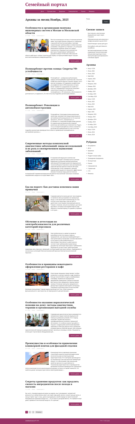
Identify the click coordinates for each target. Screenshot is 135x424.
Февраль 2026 (92, 84)
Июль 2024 (91, 132)
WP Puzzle (107, 420)
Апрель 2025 (91, 109)
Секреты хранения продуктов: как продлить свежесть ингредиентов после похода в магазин (52, 384)
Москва (90, 153)
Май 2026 (91, 76)
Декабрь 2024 (92, 119)
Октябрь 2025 (92, 94)
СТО (89, 171)
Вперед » (39, 412)
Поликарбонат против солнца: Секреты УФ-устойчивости (51, 70)
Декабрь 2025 (92, 89)
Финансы (91, 11)
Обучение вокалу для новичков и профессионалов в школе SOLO (98, 40)
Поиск (88, 19)
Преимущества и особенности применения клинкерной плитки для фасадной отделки (51, 344)
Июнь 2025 (91, 104)
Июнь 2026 (91, 73)
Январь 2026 (92, 86)
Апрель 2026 (91, 79)
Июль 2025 (91, 101)
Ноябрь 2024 (92, 122)
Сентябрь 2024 (92, 127)
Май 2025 (91, 106)
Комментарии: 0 (40, 35)
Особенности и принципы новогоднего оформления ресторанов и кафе (48, 265)
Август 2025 (91, 99)
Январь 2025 (92, 117)
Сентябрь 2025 (92, 96)
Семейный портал (46, 4)
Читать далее (74, 61)
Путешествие (51, 11)
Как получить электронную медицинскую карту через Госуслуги (96, 35)
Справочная (91, 168)
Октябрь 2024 (92, 124)
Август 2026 (91, 68)
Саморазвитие (73, 11)
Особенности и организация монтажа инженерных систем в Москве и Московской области (52, 30)
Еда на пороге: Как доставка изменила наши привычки (52, 188)
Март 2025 (91, 112)
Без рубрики (91, 145)
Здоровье (62, 11)
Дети (42, 11)
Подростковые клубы (94, 156)
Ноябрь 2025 (92, 91)
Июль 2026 (91, 71)
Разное (83, 11)
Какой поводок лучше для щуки (97, 43)
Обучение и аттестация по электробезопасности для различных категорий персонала (47, 224)
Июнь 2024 (91, 134)
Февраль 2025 (92, 114)
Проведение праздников (95, 158)
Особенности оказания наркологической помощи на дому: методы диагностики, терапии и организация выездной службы (50, 305)
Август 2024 (91, 129)
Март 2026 (91, 81)
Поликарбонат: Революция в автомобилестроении (42, 106)
